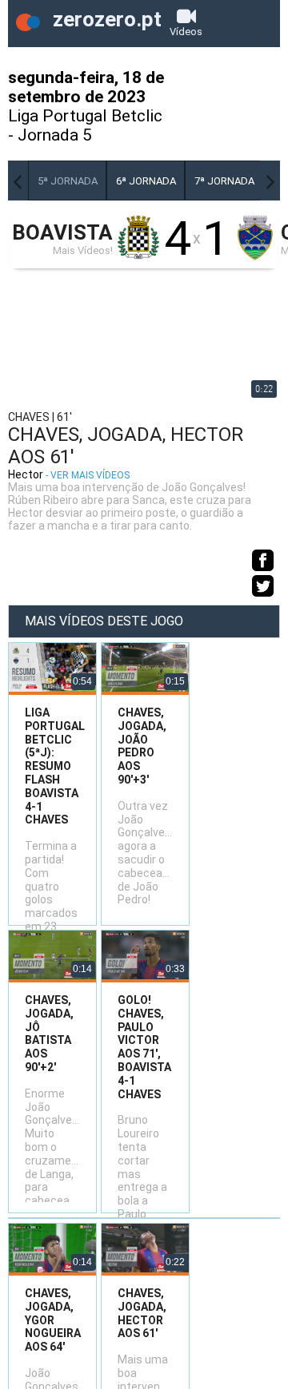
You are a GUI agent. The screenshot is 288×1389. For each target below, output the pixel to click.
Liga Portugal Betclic (85, 115)
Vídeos (186, 32)
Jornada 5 (55, 135)
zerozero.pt (105, 19)
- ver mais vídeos (88, 475)
